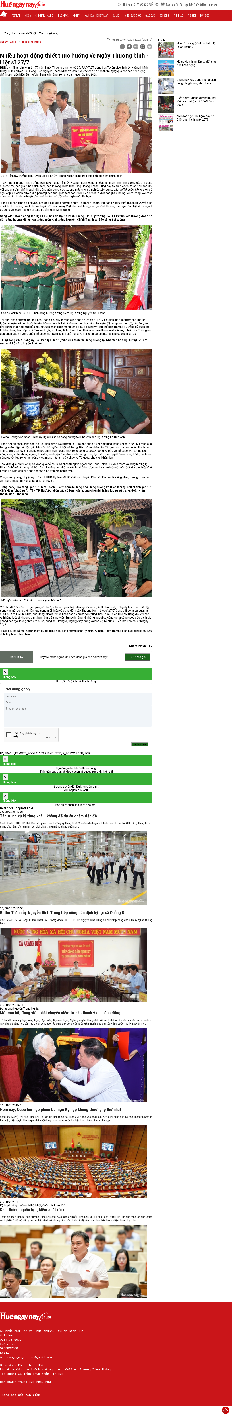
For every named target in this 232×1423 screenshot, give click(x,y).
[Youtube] (162, 5)
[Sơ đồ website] (151, 5)
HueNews (213, 5)
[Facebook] (157, 5)
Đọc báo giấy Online (195, 5)
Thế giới (192, 15)
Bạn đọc (204, 15)
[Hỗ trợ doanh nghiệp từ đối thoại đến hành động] (166, 68)
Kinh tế (76, 15)
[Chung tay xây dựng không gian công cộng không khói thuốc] (166, 86)
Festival (16, 15)
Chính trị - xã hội (44, 15)
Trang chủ (10, 33)
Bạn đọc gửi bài (174, 5)
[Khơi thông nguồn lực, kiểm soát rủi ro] (73, 1261)
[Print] (122, 46)
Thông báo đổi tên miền (20, 1395)
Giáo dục (150, 15)
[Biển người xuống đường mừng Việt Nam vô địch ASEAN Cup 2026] (166, 104)
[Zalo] (135, 47)
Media (28, 15)
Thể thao (178, 15)
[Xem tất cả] (216, 15)
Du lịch (117, 15)
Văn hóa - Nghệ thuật (96, 15)
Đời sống (164, 15)
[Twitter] (149, 47)
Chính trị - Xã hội (27, 33)
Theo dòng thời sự (48, 33)
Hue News (63, 15)
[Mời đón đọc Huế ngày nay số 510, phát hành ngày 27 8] (166, 122)
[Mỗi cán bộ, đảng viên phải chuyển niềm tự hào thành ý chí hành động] (73, 1065)
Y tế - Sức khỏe (133, 15)
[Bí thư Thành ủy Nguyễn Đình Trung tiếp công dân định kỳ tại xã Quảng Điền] (73, 965)
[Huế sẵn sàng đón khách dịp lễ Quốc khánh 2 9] (166, 50)
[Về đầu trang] (225, 1410)
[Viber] (142, 47)
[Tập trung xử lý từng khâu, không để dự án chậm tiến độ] (73, 868)
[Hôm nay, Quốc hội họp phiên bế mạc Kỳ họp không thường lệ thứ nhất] (73, 1161)
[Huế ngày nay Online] (22, 7)
